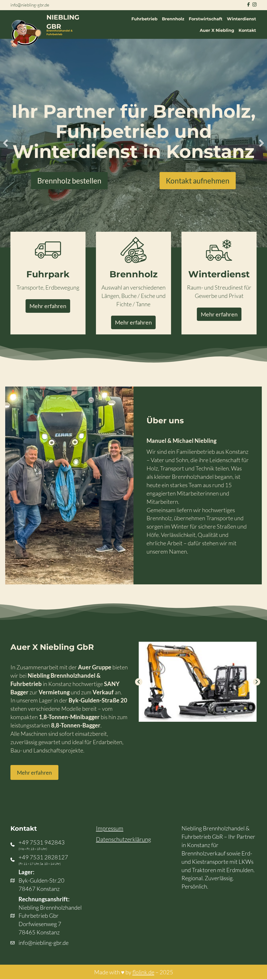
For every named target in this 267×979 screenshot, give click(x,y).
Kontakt (247, 30)
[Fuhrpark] (48, 249)
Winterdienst (241, 18)
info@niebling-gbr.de (29, 5)
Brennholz (173, 18)
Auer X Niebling (217, 30)
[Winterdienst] (219, 249)
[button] (5, 143)
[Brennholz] (133, 249)
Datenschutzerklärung (123, 839)
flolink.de (143, 972)
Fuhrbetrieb (144, 18)
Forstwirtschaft (205, 18)
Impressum (109, 828)
